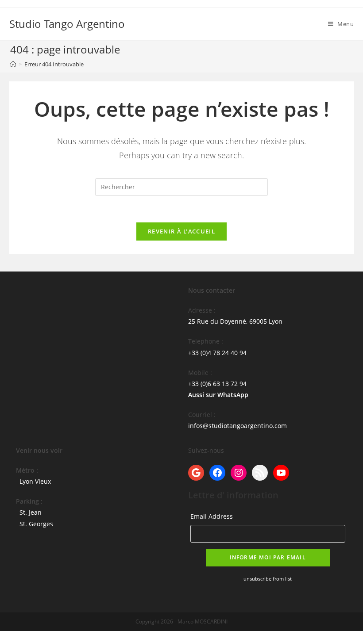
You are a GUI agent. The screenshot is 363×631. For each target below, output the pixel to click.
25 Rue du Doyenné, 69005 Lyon (235, 321)
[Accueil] (13, 64)
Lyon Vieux (35, 481)
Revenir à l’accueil (181, 231)
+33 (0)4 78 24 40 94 (217, 352)
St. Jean (30, 512)
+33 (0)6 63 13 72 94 (217, 383)
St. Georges (36, 524)
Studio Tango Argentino (67, 23)
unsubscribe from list (267, 579)
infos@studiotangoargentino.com (237, 425)
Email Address (211, 516)
